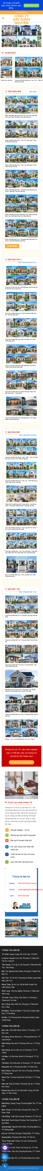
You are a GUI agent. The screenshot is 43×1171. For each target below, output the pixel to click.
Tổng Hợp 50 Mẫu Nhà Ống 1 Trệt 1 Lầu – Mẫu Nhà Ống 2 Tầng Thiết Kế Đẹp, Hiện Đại (21, 481)
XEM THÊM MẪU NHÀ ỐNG (27, 435)
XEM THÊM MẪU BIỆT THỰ (27, 592)
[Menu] (3, 18)
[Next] (41, 69)
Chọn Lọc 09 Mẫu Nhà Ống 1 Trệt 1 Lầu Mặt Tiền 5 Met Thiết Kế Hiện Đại (20, 575)
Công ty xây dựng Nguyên (21, 19)
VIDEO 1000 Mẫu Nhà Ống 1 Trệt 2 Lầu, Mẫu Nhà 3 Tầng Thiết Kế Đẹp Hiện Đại (20, 141)
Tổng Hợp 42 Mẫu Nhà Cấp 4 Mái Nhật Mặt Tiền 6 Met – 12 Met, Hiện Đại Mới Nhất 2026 (20, 366)
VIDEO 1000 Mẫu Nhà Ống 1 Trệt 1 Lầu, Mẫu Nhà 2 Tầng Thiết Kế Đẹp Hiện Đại (20, 165)
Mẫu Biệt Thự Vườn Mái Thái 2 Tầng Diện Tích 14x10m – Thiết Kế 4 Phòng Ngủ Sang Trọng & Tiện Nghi (21, 690)
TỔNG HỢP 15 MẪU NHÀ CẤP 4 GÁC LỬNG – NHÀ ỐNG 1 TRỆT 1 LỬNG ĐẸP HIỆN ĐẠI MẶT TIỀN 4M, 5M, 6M (21, 505)
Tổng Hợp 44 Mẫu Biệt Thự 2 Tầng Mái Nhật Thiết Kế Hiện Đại (21, 640)
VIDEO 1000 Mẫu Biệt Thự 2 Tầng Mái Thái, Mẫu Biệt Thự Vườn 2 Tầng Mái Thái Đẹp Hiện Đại (21, 190)
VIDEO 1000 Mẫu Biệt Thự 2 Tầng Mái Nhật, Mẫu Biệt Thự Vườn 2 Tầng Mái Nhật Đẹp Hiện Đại (21, 240)
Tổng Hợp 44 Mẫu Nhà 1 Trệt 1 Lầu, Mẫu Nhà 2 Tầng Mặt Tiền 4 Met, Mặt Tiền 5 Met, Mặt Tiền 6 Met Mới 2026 (21, 552)
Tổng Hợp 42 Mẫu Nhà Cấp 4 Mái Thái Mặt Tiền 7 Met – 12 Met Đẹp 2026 (20, 340)
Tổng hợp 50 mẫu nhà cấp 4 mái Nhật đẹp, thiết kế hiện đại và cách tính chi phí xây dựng (21, 288)
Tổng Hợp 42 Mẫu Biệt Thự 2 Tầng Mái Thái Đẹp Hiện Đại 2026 (21, 616)
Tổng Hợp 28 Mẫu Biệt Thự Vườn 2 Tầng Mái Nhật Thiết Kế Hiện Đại (21, 715)
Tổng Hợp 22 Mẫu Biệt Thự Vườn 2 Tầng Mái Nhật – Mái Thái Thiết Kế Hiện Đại (20, 665)
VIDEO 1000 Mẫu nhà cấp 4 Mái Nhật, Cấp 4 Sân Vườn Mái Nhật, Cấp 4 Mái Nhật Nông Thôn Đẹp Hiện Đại (21, 215)
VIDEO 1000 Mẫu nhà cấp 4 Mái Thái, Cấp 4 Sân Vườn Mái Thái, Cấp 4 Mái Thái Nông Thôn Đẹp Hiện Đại (21, 116)
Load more (12, 246)
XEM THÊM (32, 92)
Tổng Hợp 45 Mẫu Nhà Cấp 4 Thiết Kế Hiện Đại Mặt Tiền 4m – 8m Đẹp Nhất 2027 (20, 314)
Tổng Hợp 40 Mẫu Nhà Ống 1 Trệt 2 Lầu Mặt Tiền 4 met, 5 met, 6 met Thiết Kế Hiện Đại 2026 (21, 528)
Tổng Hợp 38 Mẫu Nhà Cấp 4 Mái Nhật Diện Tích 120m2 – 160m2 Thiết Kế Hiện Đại (21, 418)
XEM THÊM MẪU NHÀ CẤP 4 (27, 262)
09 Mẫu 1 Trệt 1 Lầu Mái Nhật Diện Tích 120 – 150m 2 (20, 739)
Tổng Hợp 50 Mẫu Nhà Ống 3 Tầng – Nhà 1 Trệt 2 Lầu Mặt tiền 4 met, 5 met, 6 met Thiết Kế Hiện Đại (21, 458)
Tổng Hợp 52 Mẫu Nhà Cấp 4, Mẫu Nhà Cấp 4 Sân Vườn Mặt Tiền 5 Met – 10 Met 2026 (20, 392)
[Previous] (2, 69)
